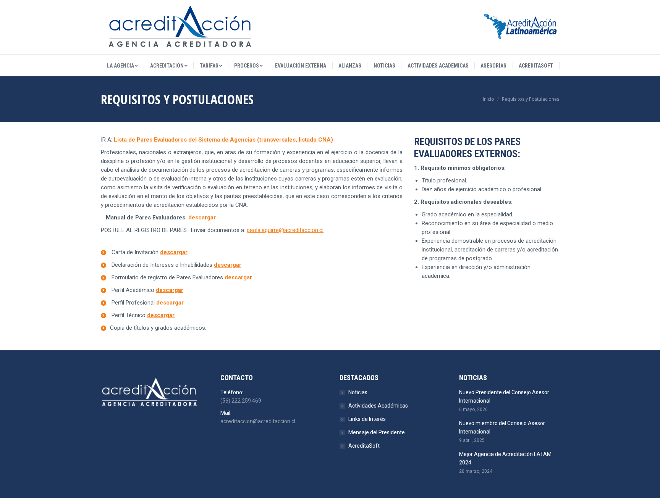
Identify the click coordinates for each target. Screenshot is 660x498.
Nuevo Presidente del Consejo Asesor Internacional (504, 396)
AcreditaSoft (364, 446)
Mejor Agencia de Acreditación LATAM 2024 (505, 458)
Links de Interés (367, 419)
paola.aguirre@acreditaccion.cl (285, 230)
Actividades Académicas (378, 406)
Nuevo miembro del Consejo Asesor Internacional (502, 427)
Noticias (357, 392)
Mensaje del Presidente (376, 432)
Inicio (488, 99)
